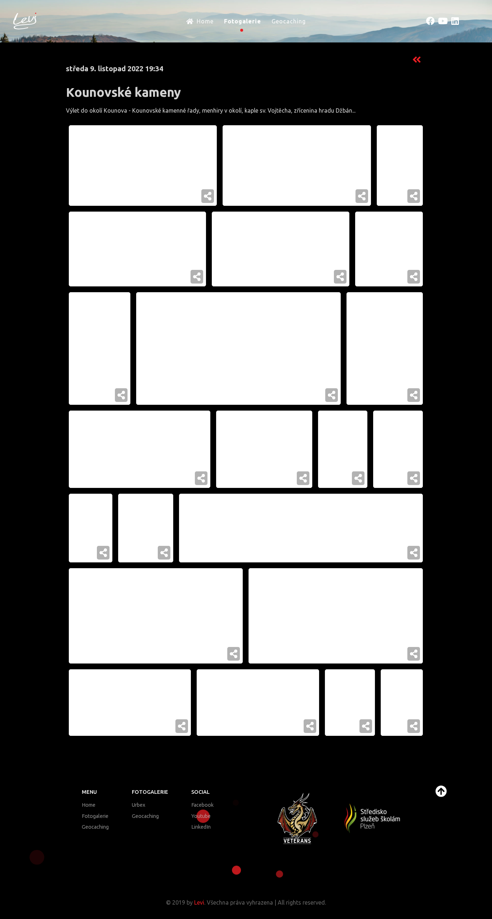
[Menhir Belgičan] (388, 249)
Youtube (201, 816)
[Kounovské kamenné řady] (400, 165)
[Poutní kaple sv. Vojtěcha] (384, 348)
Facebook (202, 805)
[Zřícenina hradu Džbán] (143, 165)
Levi (199, 902)
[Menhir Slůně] (342, 449)
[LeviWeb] (24, 20)
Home (88, 805)
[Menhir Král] (90, 528)
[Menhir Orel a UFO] (297, 165)
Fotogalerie (95, 816)
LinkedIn (201, 827)
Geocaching (95, 827)
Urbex (138, 805)
